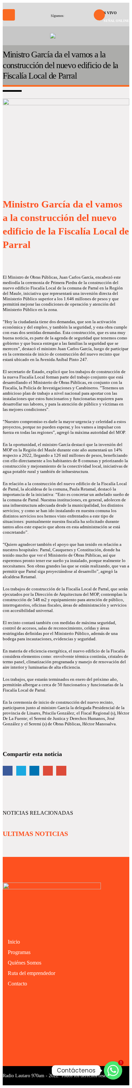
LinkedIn (34, 771)
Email (61, 771)
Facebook (8, 771)
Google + (48, 771)
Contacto (17, 983)
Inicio (14, 942)
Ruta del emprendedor (31, 973)
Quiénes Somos (24, 963)
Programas (19, 952)
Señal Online (116, 21)
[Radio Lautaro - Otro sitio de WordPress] (66, 35)
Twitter (21, 771)
